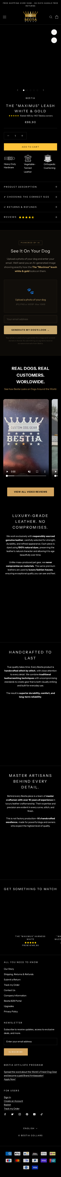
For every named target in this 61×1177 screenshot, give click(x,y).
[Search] (50, 16)
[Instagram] (20, 1114)
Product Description (20, 186)
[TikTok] (42, 1114)
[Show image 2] (27, 90)
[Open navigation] (4, 17)
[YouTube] (34, 1114)
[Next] (43, 90)
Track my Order (12, 984)
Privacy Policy (11, 1011)
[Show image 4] (34, 90)
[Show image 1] (23, 90)
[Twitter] (12, 1114)
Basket (7, 1104)
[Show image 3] (30, 90)
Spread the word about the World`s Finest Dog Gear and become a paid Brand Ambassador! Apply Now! (30, 1075)
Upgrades (9, 1006)
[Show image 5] (37, 90)
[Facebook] (5, 1114)
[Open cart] (56, 17)
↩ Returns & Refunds (20, 207)
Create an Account (13, 1101)
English (29, 1128)
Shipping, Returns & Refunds (19, 974)
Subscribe (16, 1052)
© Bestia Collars (30, 1135)
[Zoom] (54, 32)
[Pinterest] (27, 1114)
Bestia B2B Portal (12, 1000)
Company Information (15, 995)
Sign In (7, 1097)
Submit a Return (12, 979)
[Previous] (17, 90)
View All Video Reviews (30, 491)
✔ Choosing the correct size (26, 196)
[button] (26, 217)
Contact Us (9, 990)
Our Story (9, 968)
